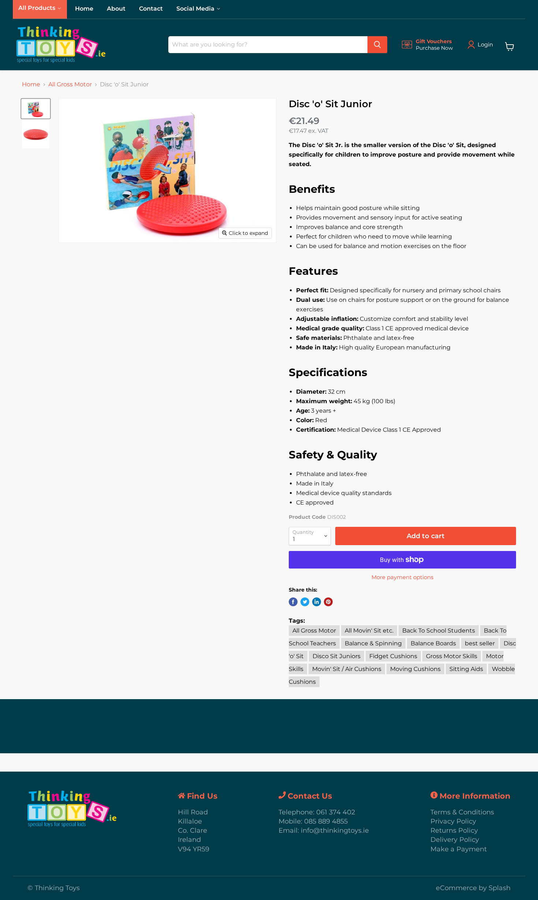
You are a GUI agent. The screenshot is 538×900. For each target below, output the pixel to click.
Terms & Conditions (462, 812)
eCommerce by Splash (473, 888)
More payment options (402, 577)
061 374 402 (335, 812)
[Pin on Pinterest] (328, 601)
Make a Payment (458, 849)
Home (31, 84)
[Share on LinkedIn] (316, 601)
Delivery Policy (454, 840)
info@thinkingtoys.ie (335, 830)
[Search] (377, 44)
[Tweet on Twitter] (304, 601)
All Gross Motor (70, 84)
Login (485, 44)
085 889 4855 (326, 821)
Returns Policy (454, 830)
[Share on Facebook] (293, 601)
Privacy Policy (453, 821)
